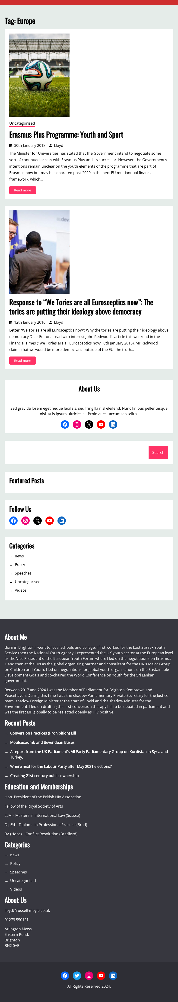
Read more (25, 191)
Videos (21, 590)
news (19, 556)
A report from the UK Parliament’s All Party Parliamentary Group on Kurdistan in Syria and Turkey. (89, 754)
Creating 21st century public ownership (44, 775)
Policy (20, 564)
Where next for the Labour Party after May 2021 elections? (61, 766)
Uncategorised (22, 123)
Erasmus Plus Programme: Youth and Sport (66, 134)
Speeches (23, 573)
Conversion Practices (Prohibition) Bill (43, 733)
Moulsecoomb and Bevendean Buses (42, 742)
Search (158, 452)
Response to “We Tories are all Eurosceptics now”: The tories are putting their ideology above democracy (81, 306)
